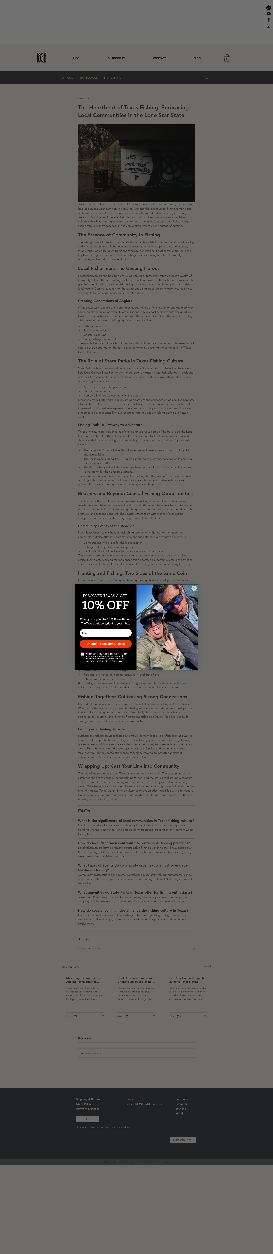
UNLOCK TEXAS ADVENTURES (106, 644)
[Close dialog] (194, 588)
